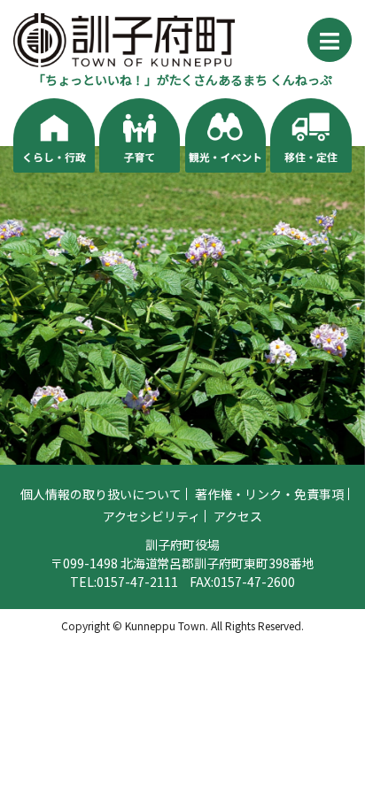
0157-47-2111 (137, 581)
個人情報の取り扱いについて (101, 494)
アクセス (238, 516)
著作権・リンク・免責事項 (269, 494)
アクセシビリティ (151, 516)
